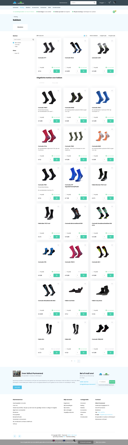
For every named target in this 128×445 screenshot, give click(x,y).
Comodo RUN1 (96, 146)
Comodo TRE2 (69, 146)
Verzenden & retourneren (19, 419)
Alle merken (18, 42)
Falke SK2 (68, 339)
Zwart (17, 53)
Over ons (15, 405)
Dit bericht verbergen (85, 442)
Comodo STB (42, 262)
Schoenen (15, 7)
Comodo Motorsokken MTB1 (74, 223)
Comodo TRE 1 (42, 185)
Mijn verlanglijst (68, 410)
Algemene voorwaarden (19, 410)
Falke (16, 46)
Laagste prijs (103, 35)
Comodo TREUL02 (97, 339)
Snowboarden (56, 7)
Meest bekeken (94, 35)
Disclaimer (15, 412)
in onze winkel (44, 11)
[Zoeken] (94, 2)
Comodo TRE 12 (69, 262)
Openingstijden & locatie (19, 403)
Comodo (17, 44)
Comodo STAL (42, 146)
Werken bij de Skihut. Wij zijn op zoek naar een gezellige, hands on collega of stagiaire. (35, 407)
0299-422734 (84, 382)
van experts (62, 11)
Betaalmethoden (17, 417)
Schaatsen (43, 7)
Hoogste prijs (112, 35)
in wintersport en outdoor (85, 11)
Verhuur (15, 424)
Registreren (67, 403)
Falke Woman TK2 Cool (99, 185)
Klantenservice (63, 2)
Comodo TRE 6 (42, 107)
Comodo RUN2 (69, 107)
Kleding (22, 7)
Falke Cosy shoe (97, 300)
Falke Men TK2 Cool (44, 223)
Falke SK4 (41, 339)
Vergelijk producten (69, 412)
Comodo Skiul (69, 58)
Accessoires (35, 7)
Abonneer (112, 382)
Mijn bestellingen (68, 405)
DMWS (69, 435)
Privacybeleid (16, 414)
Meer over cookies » (101, 442)
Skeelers (28, 7)
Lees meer (17, 387)
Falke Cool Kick (69, 300)
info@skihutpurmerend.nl (87, 384)
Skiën (49, 7)
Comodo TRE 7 (96, 107)
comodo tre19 (96, 58)
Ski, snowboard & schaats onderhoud (22, 421)
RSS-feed (74, 435)
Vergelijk (42, 67)
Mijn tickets (67, 407)
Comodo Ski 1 (96, 262)
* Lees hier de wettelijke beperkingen (106, 385)
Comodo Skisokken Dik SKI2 (46, 300)
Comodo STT (42, 58)
